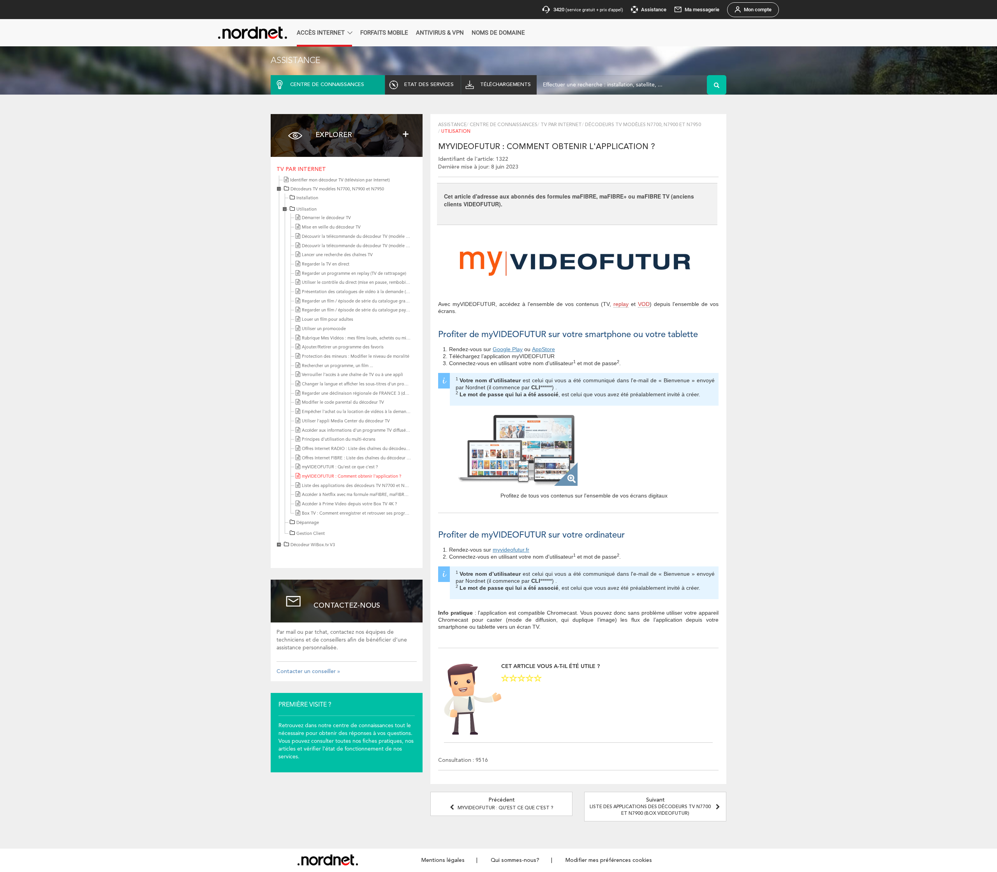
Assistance (452, 125)
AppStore (543, 349)
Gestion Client (310, 534)
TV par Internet (301, 169)
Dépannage (307, 523)
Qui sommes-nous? (515, 860)
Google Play (508, 349)
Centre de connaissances (503, 125)
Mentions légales (443, 860)
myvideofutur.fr (511, 550)
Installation (307, 198)
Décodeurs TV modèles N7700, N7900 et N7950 (337, 189)
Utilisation (306, 209)
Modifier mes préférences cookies (608, 860)
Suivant (650, 806)
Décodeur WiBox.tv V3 (313, 545)
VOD (644, 304)
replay (621, 304)
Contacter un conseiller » (308, 671)
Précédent (505, 803)
